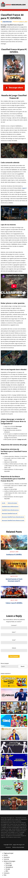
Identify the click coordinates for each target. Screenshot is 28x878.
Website (14, 648)
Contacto (8, 847)
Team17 (24, 188)
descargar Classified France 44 (9, 513)
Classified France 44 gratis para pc (10, 510)
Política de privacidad (18, 847)
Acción (3, 503)
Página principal (8, 853)
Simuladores (9, 867)
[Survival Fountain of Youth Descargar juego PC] (14, 566)
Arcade (8, 869)
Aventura (6, 857)
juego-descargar (7, 21)
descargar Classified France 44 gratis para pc (13, 517)
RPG (7, 871)
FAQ (5, 875)
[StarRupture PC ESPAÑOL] (14, 542)
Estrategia (9, 865)
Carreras (6, 859)
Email (14, 640)
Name (14, 632)
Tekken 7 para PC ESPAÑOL (14, 603)
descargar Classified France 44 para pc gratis (13, 520)
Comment (14, 625)
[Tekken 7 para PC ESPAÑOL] (14, 591)
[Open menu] (1, 10)
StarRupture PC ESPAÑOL (14, 554)
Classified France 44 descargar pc (10, 506)
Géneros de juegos (12, 503)
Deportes (8, 863)
